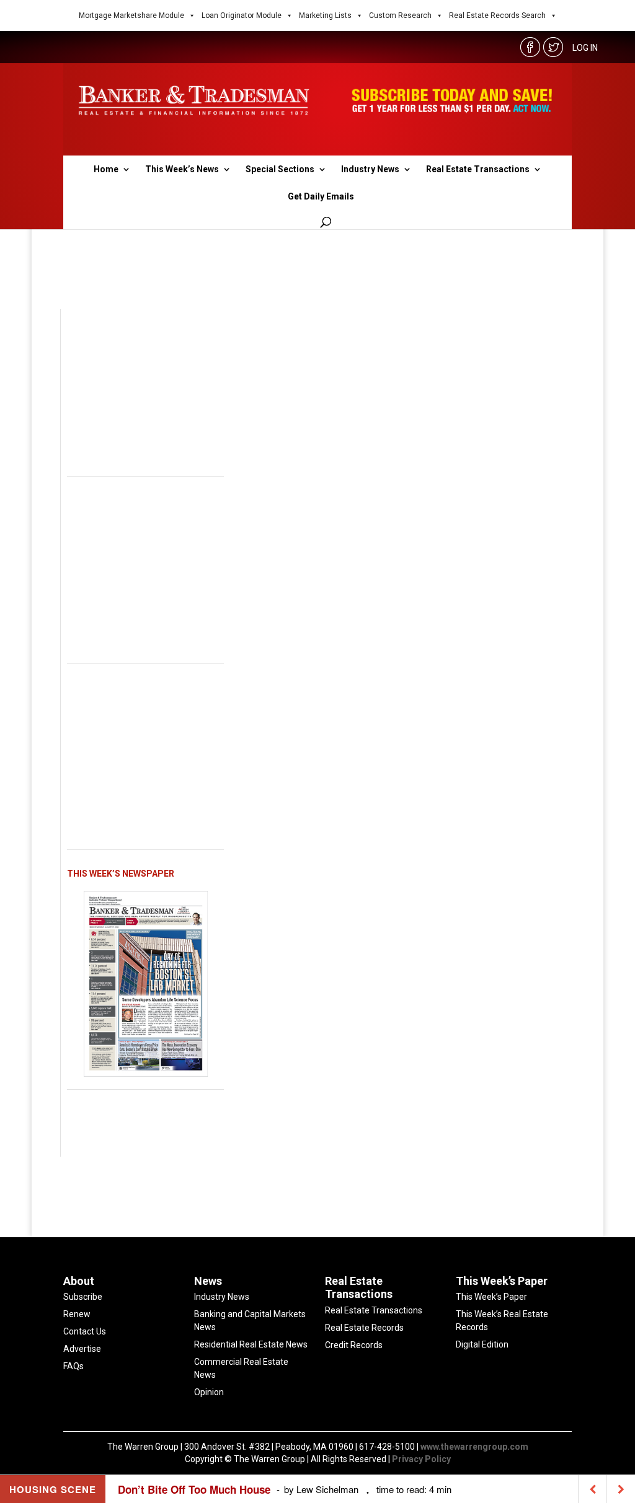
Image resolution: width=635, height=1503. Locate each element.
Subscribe (82, 1297)
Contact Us (84, 1331)
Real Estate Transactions (478, 169)
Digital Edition (482, 1344)
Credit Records (354, 1345)
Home (106, 169)
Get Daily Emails (321, 196)
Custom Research (400, 15)
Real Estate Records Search (497, 15)
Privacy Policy (421, 1459)
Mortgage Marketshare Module (131, 15)
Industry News (370, 169)
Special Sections (280, 169)
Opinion (209, 1392)
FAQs (73, 1366)
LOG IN (585, 48)
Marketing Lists (325, 15)
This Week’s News (182, 169)
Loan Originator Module (242, 15)
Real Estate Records (364, 1328)
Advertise (82, 1349)
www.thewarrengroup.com (474, 1447)
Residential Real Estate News (251, 1344)
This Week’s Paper (491, 1297)
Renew (77, 1314)
